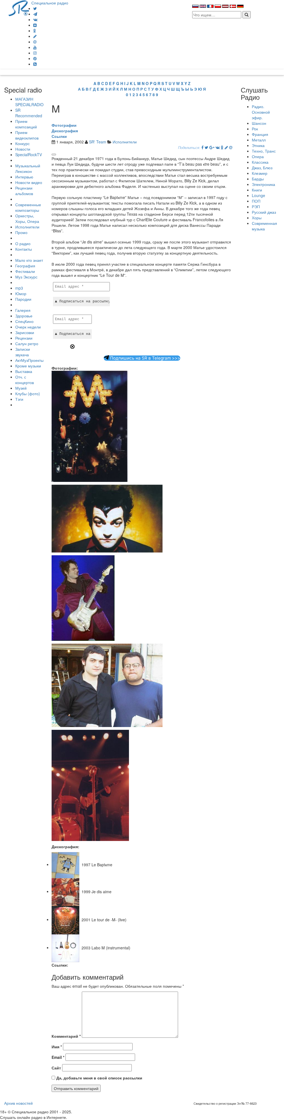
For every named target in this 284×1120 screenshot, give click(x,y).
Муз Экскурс (26, 277)
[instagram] (35, 53)
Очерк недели (28, 327)
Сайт (56, 1068)
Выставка (23, 371)
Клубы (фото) (27, 393)
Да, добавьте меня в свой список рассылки (98, 1078)
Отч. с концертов (24, 379)
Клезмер (259, 173)
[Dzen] (35, 25)
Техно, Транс (264, 151)
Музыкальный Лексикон (27, 168)
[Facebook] (202, 147)
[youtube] (35, 47)
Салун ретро (26, 343)
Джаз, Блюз (262, 167)
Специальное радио (49, 3)
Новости (22, 149)
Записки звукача (22, 351)
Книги (257, 190)
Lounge (258, 195)
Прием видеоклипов (27, 135)
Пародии (23, 299)
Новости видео (28, 182)
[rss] (35, 64)
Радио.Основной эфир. (261, 112)
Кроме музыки (28, 366)
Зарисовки (24, 332)
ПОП (256, 201)
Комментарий (66, 1036)
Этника (258, 145)
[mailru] (35, 41)
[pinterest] (35, 58)
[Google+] (211, 147)
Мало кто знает (29, 260)
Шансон (259, 123)
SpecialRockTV (28, 154)
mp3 (19, 288)
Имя (57, 1046)
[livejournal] (35, 36)
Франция (260, 134)
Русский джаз (264, 212)
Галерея (23, 310)
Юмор (20, 293)
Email (58, 1057)
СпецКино (24, 321)
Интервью (24, 177)
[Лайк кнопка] (54, 154)
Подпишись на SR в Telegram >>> (144, 358)
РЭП (256, 206)
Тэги (19, 399)
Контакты (23, 249)
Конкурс (22, 143)
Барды (258, 178)
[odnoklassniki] (34, 30)
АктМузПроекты (29, 360)
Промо (21, 232)
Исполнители (27, 227)
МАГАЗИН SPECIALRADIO (29, 101)
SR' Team (97, 142)
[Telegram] (35, 14)
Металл (259, 140)
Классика (260, 162)
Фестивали (25, 271)
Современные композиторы (28, 207)
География (25, 265)
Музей (21, 388)
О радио (23, 243)
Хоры (257, 217)
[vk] (35, 19)
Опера (258, 156)
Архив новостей (18, 1103)
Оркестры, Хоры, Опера (27, 218)
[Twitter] (35, 8)
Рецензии (23, 338)
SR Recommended (28, 112)
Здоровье (23, 315)
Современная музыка (264, 226)
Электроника (263, 184)
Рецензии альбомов (24, 190)
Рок (255, 128)
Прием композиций (26, 124)
